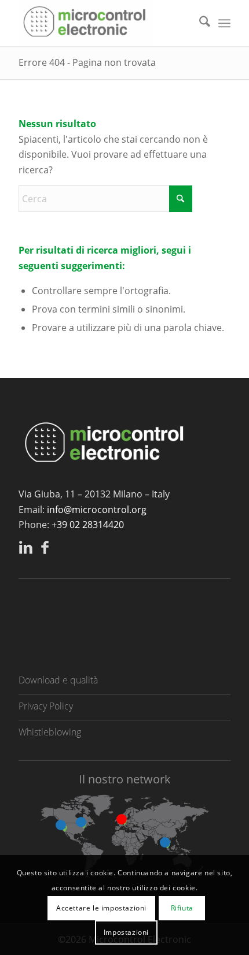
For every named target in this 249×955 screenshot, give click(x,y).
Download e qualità (58, 680)
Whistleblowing (50, 732)
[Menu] (224, 23)
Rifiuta (182, 908)
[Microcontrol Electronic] (103, 23)
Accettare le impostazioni (101, 908)
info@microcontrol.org (97, 509)
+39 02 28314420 (88, 524)
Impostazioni (126, 932)
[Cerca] (199, 23)
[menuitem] (199, 23)
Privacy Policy (46, 706)
